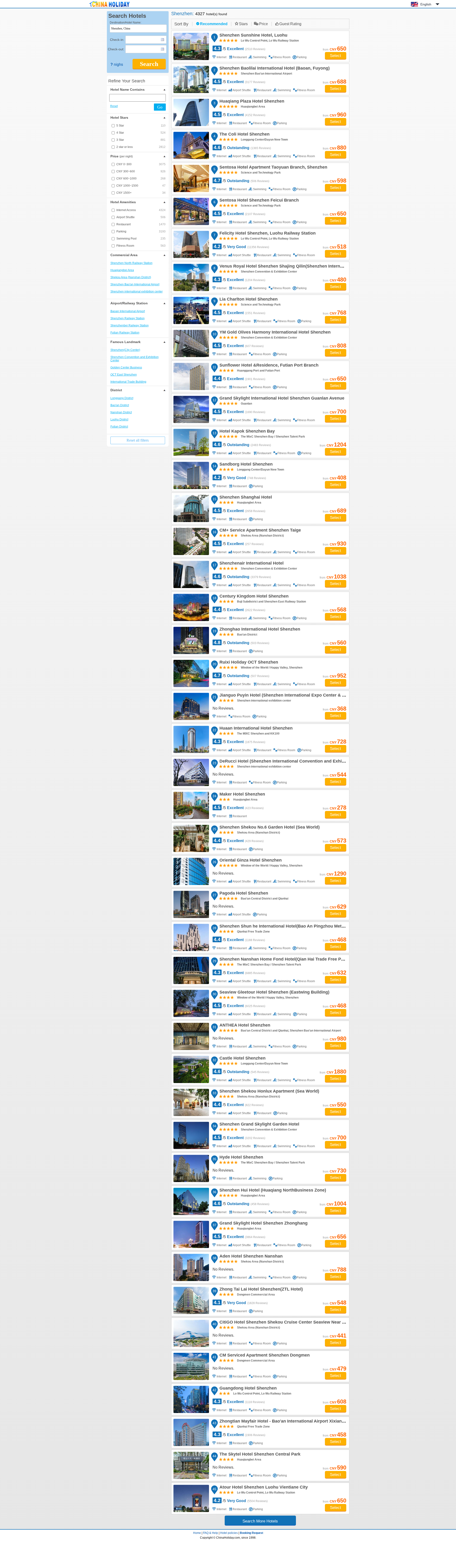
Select (335, 55)
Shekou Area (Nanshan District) (130, 277)
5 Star (141, 125)
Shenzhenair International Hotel (251, 564)
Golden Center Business (126, 367)
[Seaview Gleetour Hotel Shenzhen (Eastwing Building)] (191, 1003)
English (425, 4)
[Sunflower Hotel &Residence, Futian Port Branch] (191, 376)
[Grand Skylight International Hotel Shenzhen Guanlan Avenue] (191, 409)
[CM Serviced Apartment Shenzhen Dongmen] (191, 1366)
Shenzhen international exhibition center (136, 291)
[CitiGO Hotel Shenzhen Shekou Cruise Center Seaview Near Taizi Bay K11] (191, 1333)
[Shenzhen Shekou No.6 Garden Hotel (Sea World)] (191, 838)
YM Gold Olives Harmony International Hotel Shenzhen (274, 333)
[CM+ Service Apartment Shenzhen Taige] (191, 541)
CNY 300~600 (141, 171)
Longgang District (121, 398)
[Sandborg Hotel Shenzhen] (191, 475)
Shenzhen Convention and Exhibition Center (134, 358)
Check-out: (116, 49)
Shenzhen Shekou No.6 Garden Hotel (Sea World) (269, 828)
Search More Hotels (260, 1521)
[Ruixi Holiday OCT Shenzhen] (191, 673)
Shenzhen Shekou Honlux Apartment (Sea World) (268, 1092)
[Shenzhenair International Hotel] (191, 574)
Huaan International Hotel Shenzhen (255, 729)
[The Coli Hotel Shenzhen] (191, 145)
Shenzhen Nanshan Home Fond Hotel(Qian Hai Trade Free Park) (283, 960)
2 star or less (141, 147)
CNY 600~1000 (141, 178)
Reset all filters (138, 440)
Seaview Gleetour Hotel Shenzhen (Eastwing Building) (273, 993)
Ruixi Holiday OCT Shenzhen (248, 663)
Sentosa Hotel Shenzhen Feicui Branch (258, 201)
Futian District (119, 426)
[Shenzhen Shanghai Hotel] (191, 508)
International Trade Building (128, 381)
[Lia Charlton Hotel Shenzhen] (191, 310)
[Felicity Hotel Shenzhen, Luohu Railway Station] (191, 244)
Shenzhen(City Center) (125, 350)
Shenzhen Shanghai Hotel (245, 498)
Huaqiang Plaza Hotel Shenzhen (251, 102)
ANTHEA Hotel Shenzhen (244, 1026)
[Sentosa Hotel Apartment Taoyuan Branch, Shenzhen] (191, 178)
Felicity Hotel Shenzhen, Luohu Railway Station (267, 234)
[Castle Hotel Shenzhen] (191, 1069)
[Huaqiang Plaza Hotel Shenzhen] (191, 112)
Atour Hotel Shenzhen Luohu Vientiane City (263, 1488)
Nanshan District (121, 412)
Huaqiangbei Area (122, 270)
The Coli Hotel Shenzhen (244, 135)
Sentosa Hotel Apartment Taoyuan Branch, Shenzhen (272, 168)
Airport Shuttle (141, 217)
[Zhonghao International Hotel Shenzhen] (191, 640)
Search (149, 64)
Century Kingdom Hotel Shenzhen (253, 597)
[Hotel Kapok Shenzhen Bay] (191, 442)
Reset (114, 106)
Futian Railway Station (124, 332)
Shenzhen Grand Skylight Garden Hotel (258, 1125)
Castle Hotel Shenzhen (242, 1059)
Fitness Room (141, 245)
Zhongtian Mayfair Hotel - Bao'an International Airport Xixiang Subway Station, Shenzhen (309, 1422)
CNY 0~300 (141, 164)
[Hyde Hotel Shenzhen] (191, 1168)
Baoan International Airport (127, 311)
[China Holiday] (109, 7)
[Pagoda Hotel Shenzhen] (191, 904)
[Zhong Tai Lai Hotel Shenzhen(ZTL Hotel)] (191, 1300)
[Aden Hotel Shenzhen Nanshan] (191, 1267)
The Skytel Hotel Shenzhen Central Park (259, 1455)
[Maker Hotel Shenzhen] (191, 805)
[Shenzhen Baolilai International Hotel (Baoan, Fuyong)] (191, 79)
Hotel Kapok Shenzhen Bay (246, 432)
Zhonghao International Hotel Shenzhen (259, 630)
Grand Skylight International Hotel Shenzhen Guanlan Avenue (281, 399)
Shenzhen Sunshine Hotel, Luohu (252, 36)
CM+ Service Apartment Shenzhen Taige (259, 531)
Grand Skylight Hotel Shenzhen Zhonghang (263, 1224)
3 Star (141, 139)
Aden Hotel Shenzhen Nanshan (250, 1257)
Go (159, 107)
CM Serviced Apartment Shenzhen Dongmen (264, 1356)
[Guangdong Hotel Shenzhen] (191, 1399)
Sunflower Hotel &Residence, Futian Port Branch (268, 366)
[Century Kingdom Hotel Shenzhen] (191, 607)
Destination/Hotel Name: (125, 22)
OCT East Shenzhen (123, 374)
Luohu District (119, 419)
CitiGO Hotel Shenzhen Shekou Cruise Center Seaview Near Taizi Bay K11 (293, 1323)
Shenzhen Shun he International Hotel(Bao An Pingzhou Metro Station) (290, 927)
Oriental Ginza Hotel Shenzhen (250, 861)
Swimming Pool (141, 238)
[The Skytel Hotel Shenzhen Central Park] (191, 1465)
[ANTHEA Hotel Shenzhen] (191, 1036)
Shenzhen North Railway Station (131, 263)
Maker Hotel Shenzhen (241, 795)
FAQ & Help (210, 1533)
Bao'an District (119, 405)
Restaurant (141, 224)
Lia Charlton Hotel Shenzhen (248, 300)
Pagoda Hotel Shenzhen (243, 894)
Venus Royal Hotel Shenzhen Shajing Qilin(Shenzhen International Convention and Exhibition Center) (321, 267)
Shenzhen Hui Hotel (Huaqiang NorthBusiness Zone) (272, 1191)
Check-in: (117, 40)
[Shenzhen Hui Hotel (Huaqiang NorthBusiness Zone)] (191, 1201)
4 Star (141, 132)
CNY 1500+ (141, 192)
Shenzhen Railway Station (127, 318)
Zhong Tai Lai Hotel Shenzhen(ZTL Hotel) (260, 1290)
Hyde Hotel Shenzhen (240, 1158)
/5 (239, 48)
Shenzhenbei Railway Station (129, 325)
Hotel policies (229, 1533)
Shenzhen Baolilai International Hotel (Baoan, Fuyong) (274, 69)
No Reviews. (223, 708)
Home (197, 1533)
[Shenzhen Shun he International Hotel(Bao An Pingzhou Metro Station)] (191, 937)
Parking (141, 231)
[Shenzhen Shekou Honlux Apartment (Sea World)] (191, 1102)
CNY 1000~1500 (141, 185)
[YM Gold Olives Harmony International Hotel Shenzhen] (191, 343)
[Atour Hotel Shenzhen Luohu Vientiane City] (191, 1498)
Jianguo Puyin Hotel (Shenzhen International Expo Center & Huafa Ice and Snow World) (307, 696)
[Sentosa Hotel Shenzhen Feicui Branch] (191, 211)
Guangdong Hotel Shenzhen (247, 1389)
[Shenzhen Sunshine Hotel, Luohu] (191, 46)
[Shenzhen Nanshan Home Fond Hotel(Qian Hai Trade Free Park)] (191, 970)
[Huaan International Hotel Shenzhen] (191, 739)
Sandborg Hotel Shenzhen (245, 465)
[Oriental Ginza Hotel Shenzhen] (191, 871)
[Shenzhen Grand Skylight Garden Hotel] (191, 1135)
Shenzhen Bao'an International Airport (134, 284)
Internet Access (141, 210)
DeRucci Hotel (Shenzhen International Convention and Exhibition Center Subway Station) (310, 762)
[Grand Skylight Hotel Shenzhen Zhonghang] (191, 1234)
